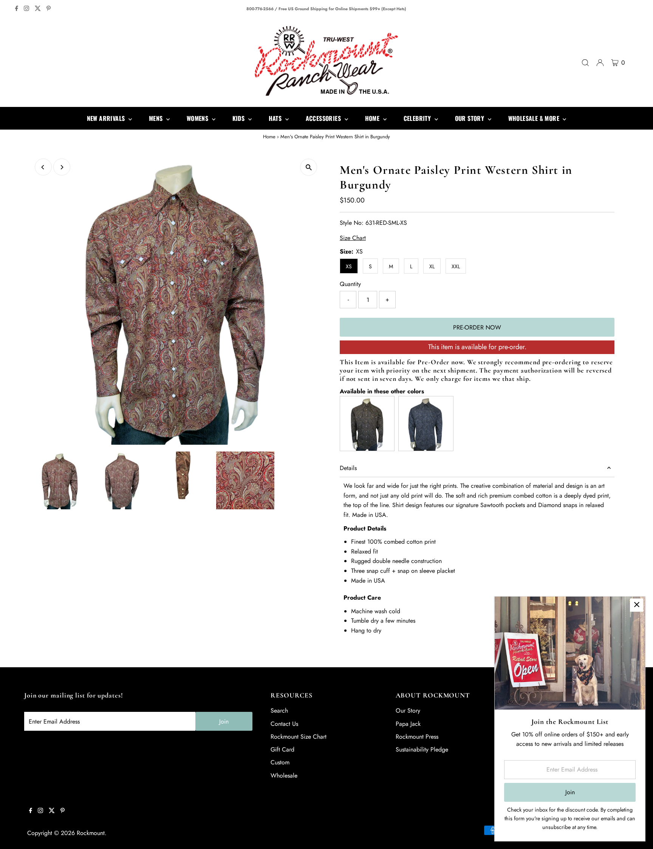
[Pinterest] (49, 9)
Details (348, 468)
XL (432, 266)
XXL (456, 266)
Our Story (408, 710)
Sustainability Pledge (422, 749)
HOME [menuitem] (373, 118)
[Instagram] (26, 9)
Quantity (350, 284)
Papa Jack (408, 723)
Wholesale (284, 775)
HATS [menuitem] (276, 118)
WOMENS (198, 118)
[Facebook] (16, 9)
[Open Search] (585, 62)
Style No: (352, 222)
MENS (156, 118)
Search (279, 710)
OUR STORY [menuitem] (470, 118)
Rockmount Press (417, 736)
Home (269, 136)
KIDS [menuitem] (239, 118)
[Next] (61, 167)
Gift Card (282, 749)
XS (349, 266)
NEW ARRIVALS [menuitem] (107, 118)
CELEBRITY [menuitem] (418, 118)
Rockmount (91, 833)
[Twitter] (38, 9)
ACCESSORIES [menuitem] (324, 118)
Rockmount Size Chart (298, 736)
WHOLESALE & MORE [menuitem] (534, 118)
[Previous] (43, 167)
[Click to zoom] (308, 167)
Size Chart (353, 238)
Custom (280, 762)
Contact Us (284, 723)
